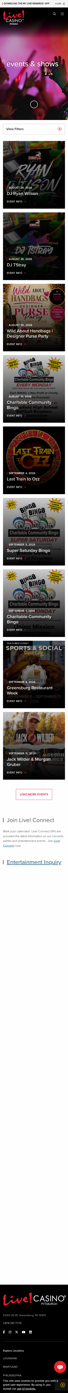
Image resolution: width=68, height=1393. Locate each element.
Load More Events (34, 794)
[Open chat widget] (60, 1367)
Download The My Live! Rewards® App (26, 3)
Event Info (14, 201)
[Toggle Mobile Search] (54, 14)
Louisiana (10, 1358)
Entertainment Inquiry (34, 862)
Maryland (10, 1366)
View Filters (15, 129)
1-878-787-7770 (12, 1323)
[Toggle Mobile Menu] (62, 14)
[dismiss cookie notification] (62, 1385)
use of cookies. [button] (26, 1388)
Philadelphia (12, 1375)
